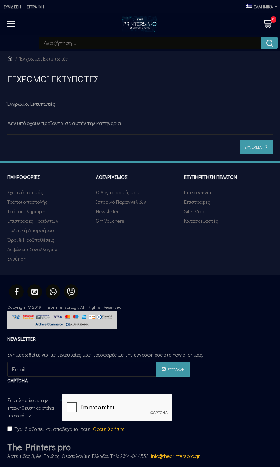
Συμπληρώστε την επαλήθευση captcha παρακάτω (30, 408)
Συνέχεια (253, 147)
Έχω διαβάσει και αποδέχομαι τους (70, 428)
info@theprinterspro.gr (175, 455)
